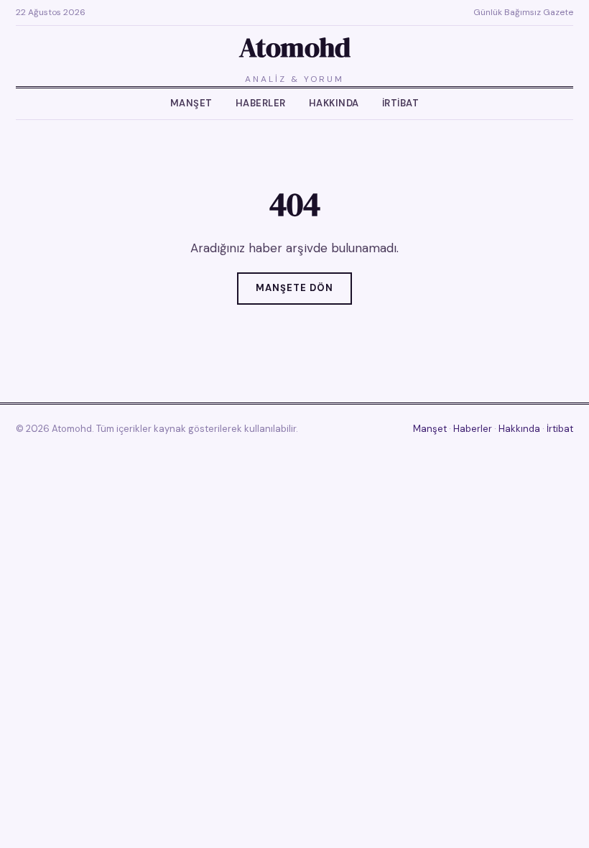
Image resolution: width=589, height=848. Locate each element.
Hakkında (334, 103)
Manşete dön (294, 288)
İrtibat (400, 103)
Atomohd (295, 47)
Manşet (191, 103)
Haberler (261, 103)
